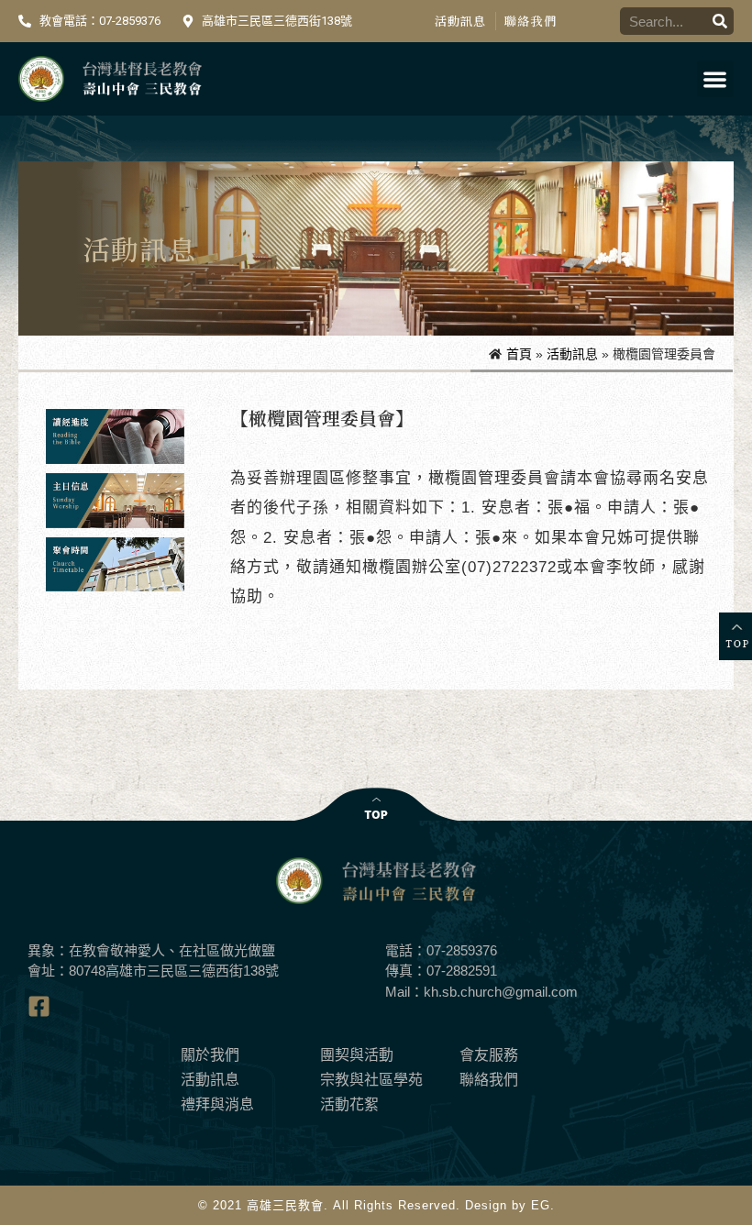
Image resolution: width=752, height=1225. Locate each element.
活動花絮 (349, 1104)
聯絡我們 (530, 20)
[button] (716, 79)
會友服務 (488, 1055)
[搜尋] (720, 21)
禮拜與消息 (217, 1104)
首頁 (519, 354)
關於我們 (210, 1055)
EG (540, 1205)
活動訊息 (461, 20)
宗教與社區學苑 (371, 1079)
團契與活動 (356, 1055)
